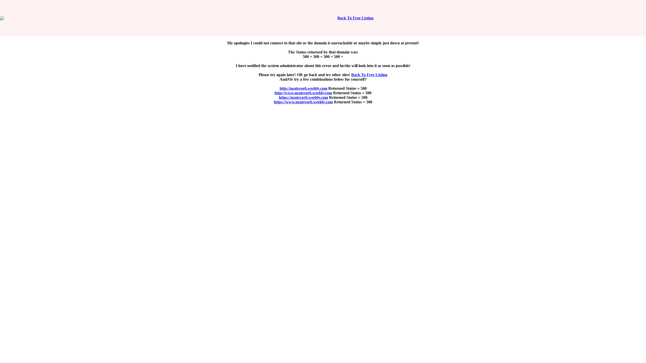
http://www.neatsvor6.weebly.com (303, 93)
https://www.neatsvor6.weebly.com (303, 102)
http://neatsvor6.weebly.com (303, 88)
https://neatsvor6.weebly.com (303, 97)
